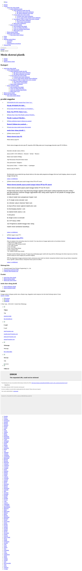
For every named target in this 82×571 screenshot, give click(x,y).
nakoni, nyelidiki (11, 178)
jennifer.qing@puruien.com (11, 334)
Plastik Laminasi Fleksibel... (16, 118)
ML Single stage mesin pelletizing (25, 12)
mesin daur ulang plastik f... (16, 130)
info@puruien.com (11, 271)
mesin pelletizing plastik (16, 9)
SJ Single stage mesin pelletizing (25, 16)
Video (5, 37)
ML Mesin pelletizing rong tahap (25, 13)
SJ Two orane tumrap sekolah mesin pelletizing (28, 17)
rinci (17, 178)
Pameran (9, 42)
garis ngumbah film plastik (20, 26)
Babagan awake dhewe (10, 39)
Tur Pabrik (9, 40)
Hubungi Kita (7, 45)
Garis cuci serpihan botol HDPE (21, 29)
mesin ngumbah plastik (16, 25)
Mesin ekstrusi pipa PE (14, 136)
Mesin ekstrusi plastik (12, 32)
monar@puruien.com (9, 339)
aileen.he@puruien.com (10, 336)
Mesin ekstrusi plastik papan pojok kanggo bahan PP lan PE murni (29, 184)
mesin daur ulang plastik (13, 7)
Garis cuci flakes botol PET (20, 27)
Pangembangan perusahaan (14, 43)
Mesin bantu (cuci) (18, 30)
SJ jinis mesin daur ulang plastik (21, 14)
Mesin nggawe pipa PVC (15, 238)
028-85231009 (7, 316)
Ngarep (6, 4)
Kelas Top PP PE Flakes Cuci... (17, 112)
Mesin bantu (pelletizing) (19, 23)
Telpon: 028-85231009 (11, 270)
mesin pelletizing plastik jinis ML (21, 10)
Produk (6, 6)
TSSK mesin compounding (23, 22)
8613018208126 (8, 319)
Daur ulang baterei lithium (16, 35)
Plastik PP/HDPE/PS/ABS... (16, 105)
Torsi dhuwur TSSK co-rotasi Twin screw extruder (26, 19)
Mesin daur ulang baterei (13, 33)
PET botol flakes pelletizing (24, 20)
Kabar (5, 36)
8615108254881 (8, 351)
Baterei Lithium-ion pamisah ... (17, 124)
